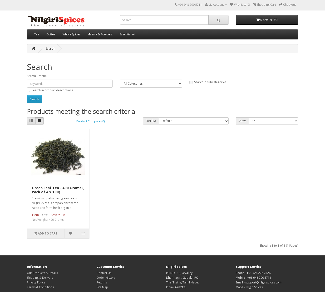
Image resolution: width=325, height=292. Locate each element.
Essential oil (127, 34)
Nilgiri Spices (254, 287)
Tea (36, 34)
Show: (242, 121)
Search (49, 49)
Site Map (102, 287)
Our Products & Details (42, 273)
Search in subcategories (210, 82)
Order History (106, 278)
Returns (102, 282)
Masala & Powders (100, 34)
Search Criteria (37, 76)
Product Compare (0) (90, 121)
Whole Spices (71, 34)
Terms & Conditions (40, 287)
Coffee (50, 34)
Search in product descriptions (52, 90)
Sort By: (151, 121)
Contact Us (104, 273)
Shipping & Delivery (40, 278)
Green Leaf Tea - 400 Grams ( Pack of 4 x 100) (58, 189)
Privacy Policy (36, 282)
